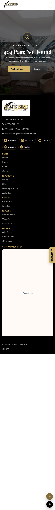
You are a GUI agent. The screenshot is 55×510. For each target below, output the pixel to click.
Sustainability (8, 206)
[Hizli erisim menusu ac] (49, 504)
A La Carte (7, 232)
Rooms (5, 162)
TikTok (27, 147)
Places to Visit (8, 223)
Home (5, 157)
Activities (6, 193)
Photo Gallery (8, 214)
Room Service (8, 236)
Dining (5, 179)
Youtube (46, 140)
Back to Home (17, 69)
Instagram (29, 140)
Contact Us (39, 69)
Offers (5, 166)
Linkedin (12, 147)
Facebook (12, 140)
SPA (4, 184)
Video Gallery (8, 219)
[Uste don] (49, 496)
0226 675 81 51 (12, 124)
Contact (5, 171)
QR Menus (7, 241)
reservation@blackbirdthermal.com (20, 133)
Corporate (7, 201)
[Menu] (50, 5)
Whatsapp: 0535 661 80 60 (17, 128)
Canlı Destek (52, 255)
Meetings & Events (10, 188)
